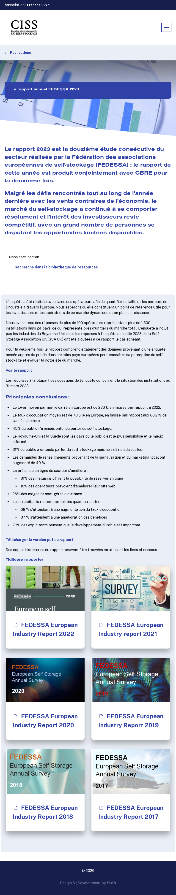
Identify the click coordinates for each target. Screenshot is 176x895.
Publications (20, 52)
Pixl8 (111, 883)
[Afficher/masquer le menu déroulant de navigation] (166, 27)
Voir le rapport (19, 370)
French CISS (37, 5)
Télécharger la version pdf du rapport (40, 540)
